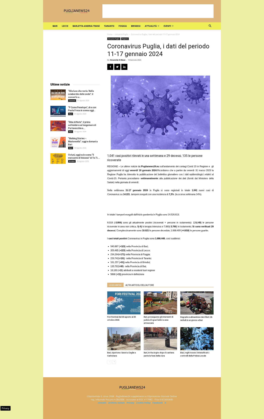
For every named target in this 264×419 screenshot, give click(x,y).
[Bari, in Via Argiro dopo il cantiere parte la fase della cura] (160, 338)
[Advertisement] (158, 11)
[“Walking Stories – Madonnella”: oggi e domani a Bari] (58, 142)
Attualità (151, 25)
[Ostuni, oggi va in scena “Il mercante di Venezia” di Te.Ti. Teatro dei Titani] (58, 158)
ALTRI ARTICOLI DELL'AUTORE (139, 285)
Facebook (157, 402)
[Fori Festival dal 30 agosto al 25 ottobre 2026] (124, 302)
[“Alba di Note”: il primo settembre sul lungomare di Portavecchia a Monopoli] (58, 126)
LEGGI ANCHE (115, 285)
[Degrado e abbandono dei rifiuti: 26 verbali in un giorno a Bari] (197, 303)
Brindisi (136, 25)
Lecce (65, 25)
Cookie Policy (143, 402)
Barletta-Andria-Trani (86, 25)
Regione (125, 39)
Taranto (109, 25)
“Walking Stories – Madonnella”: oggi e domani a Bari (83, 141)
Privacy (130, 402)
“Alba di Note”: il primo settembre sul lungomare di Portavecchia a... (82, 125)
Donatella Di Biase (117, 60)
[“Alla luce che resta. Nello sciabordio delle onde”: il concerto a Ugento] (58, 94)
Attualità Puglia (121, 34)
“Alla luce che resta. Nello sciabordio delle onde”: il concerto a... (81, 94)
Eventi (167, 25)
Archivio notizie (116, 402)
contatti (102, 402)
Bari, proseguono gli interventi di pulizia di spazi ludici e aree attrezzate (158, 320)
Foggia (123, 25)
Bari (55, 25)
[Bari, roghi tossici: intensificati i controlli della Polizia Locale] (197, 338)
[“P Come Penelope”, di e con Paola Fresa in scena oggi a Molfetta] (58, 111)
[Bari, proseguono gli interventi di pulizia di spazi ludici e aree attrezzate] (160, 302)
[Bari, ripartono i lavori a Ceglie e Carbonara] (124, 338)
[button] (210, 26)
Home (109, 34)
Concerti (72, 100)
